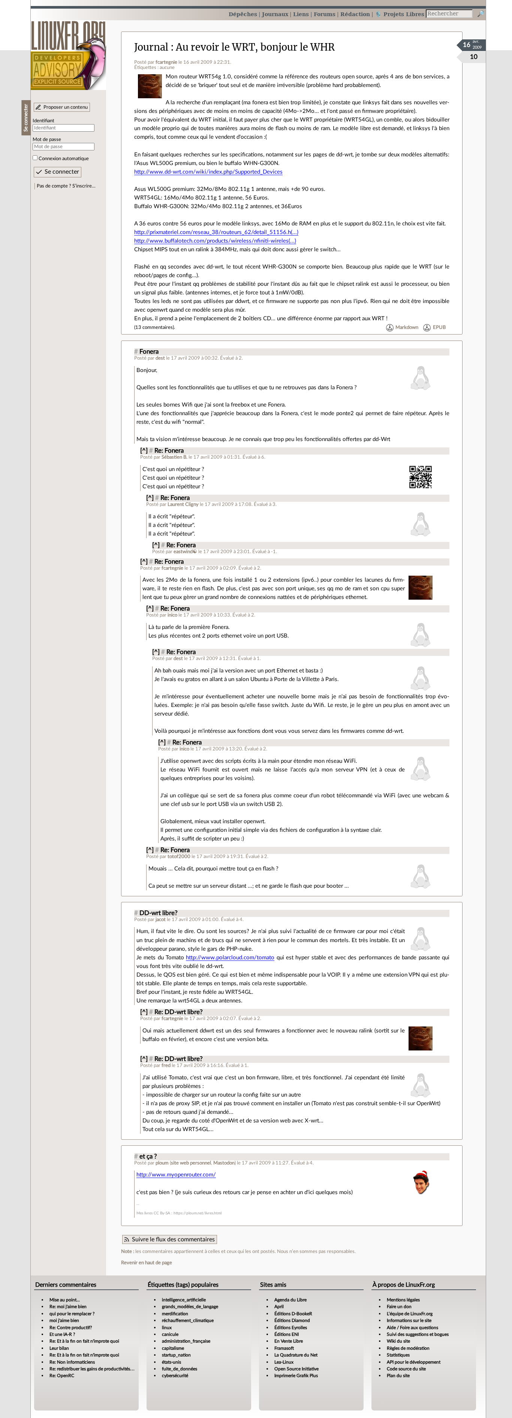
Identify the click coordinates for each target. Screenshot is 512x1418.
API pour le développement (413, 1362)
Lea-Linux (283, 1362)
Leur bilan (59, 1348)
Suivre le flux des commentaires (173, 1239)
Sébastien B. (174, 457)
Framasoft (284, 1348)
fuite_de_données (179, 1369)
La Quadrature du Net (295, 1355)
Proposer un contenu (65, 107)
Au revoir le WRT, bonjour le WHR (255, 47)
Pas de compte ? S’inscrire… (66, 186)
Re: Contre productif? (70, 1327)
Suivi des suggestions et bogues (418, 1334)
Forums (324, 14)
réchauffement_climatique (188, 1320)
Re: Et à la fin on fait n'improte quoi (84, 1341)
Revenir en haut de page (146, 1262)
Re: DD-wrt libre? (178, 1012)
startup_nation (176, 1355)
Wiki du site (398, 1341)
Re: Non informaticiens (72, 1362)
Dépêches (243, 14)
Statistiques (398, 1355)
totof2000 (179, 856)
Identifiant (43, 121)
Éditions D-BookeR (293, 1313)
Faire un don (399, 1306)
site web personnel (191, 1163)
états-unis (171, 1362)
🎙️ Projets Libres (399, 14)
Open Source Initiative (296, 1369)
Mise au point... (64, 1300)
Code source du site (406, 1369)
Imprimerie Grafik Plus (296, 1375)
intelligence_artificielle (184, 1300)
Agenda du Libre (290, 1300)
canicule (170, 1334)
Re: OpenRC (61, 1375)
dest (160, 358)
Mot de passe (47, 139)
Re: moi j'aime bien (68, 1306)
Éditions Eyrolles (290, 1327)
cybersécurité (175, 1375)
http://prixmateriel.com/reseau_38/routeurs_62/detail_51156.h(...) (216, 232)
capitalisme (173, 1348)
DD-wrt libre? (158, 913)
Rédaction (355, 14)
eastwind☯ (185, 551)
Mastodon (224, 1163)
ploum (162, 1163)
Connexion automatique (64, 158)
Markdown (406, 327)
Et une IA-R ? (62, 1334)
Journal (151, 47)
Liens (301, 14)
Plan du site (398, 1375)
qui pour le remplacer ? (71, 1313)
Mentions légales (403, 1300)
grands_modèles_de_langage (190, 1306)
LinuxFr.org (68, 51)
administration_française (186, 1341)
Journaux (275, 14)
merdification (175, 1313)
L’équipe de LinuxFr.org (410, 1313)
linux (167, 1327)
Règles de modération (408, 1348)
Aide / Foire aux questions (412, 1327)
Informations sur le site (409, 1320)
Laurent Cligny (183, 504)
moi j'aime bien (64, 1320)
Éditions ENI (286, 1334)
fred (166, 1065)
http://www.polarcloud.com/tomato (230, 957)
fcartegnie (166, 62)
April (279, 1306)
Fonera (149, 352)
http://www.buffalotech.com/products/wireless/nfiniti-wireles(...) (215, 241)
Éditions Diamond (292, 1320)
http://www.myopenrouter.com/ (176, 1175)
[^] (144, 451)
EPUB (439, 327)
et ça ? (148, 1157)
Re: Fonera (169, 451)
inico (172, 615)
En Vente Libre (288, 1341)
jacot (161, 919)
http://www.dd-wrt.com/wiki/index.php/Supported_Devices (208, 172)
